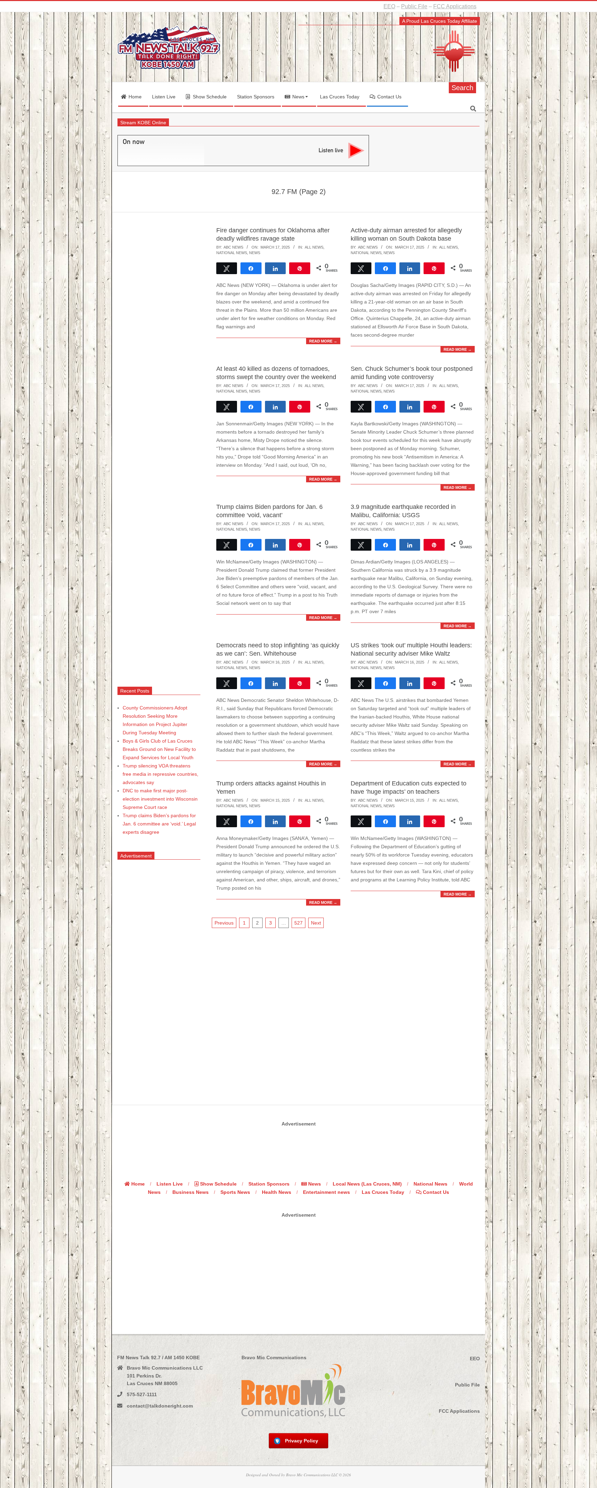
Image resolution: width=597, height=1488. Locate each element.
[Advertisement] (158, 448)
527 (298, 923)
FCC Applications (454, 6)
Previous (224, 923)
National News (231, 253)
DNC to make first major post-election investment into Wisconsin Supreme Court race (160, 799)
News (254, 253)
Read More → (323, 341)
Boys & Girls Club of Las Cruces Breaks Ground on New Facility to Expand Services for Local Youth (159, 749)
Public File (414, 6)
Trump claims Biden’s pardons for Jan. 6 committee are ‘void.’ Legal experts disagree (159, 824)
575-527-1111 (142, 1394)
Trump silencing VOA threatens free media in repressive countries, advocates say (160, 774)
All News (314, 247)
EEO (389, 6)
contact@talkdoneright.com (160, 1406)
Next (316, 923)
